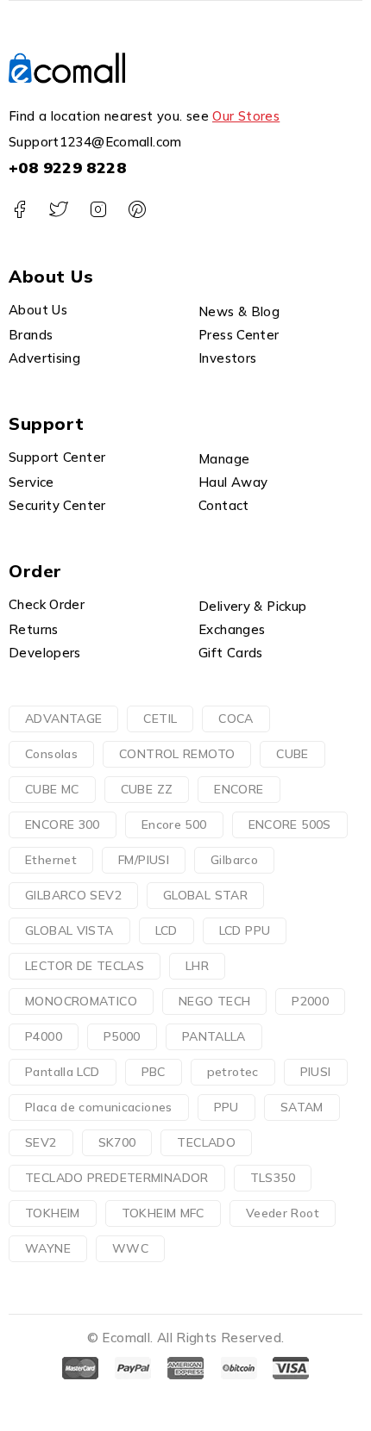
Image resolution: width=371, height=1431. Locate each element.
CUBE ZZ (147, 789)
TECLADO (206, 1142)
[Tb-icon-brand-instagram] (98, 210)
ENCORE (238, 789)
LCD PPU (245, 930)
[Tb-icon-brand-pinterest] (137, 210)
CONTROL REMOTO (177, 754)
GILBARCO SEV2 (73, 895)
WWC (130, 1248)
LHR (197, 966)
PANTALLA (214, 1036)
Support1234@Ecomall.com (95, 142)
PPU (226, 1107)
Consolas (51, 754)
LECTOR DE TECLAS (84, 966)
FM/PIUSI (143, 860)
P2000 (310, 1001)
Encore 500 (174, 824)
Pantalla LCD (62, 1071)
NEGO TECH (214, 1001)
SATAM (302, 1107)
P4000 (43, 1036)
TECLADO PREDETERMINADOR (117, 1177)
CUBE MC (52, 789)
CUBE (292, 754)
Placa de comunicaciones (99, 1107)
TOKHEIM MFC (163, 1213)
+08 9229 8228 (67, 167)
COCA (236, 718)
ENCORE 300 (62, 824)
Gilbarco (234, 860)
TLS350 (272, 1177)
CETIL (160, 718)
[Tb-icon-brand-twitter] (58, 210)
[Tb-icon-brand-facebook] (19, 210)
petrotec (233, 1071)
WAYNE (48, 1248)
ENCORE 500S (289, 824)
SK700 (117, 1142)
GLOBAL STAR (205, 895)
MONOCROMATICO (81, 1001)
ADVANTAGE (63, 718)
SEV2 (41, 1142)
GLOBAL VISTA (69, 930)
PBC (153, 1071)
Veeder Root (282, 1213)
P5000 (122, 1036)
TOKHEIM (52, 1213)
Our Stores (246, 116)
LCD (166, 930)
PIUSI (315, 1071)
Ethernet (51, 860)
